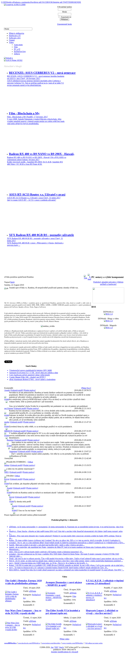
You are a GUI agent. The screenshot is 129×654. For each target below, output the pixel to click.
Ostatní (12, 40)
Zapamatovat (66, 17)
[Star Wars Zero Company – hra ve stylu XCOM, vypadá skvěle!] (13, 630)
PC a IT (17, 49)
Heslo (64, 12)
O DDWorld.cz (7, 2)
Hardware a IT (15, 36)
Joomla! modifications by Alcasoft (64, 652)
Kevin (6, 479)
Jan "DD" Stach (57, 647)
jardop (6, 465)
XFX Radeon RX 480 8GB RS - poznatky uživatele (41, 235)
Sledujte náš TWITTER (62, 2)
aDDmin (32, 591)
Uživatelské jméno (64, 7)
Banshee (10, 440)
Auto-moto (18, 45)
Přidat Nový (86, 388)
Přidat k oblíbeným (16, 33)
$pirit (12, 282)
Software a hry (15, 38)
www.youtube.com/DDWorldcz (72, 643)
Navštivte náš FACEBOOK (41, 2)
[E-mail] (89, 276)
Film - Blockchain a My (24, 113)
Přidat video (64, 639)
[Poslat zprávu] (30, 390)
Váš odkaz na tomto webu (94, 643)
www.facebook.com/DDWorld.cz (29, 643)
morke (6, 422)
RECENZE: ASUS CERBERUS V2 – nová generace (42, 72)
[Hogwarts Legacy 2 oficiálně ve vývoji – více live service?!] (94, 628)
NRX (6, 472)
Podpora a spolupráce (21, 2)
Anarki (7, 390)
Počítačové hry (20, 51)
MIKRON (8, 431)
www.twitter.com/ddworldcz (51, 643)
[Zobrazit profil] (16, 390)
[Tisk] (85, 276)
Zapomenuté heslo (64, 24)
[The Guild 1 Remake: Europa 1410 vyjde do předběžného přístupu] (13, 601)
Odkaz (30, 462)
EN (76, 2)
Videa (11, 42)
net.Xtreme (8, 408)
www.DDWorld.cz (10, 643)
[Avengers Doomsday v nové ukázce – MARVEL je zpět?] (54, 600)
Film (16, 47)
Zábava (17, 54)
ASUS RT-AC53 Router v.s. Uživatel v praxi (37, 194)
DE (79, 2)
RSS (73, 2)
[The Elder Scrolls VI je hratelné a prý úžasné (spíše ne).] (54, 628)
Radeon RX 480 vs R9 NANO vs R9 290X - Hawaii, (41, 154)
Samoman (13, 451)
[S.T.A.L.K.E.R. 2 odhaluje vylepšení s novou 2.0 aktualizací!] (94, 600)
